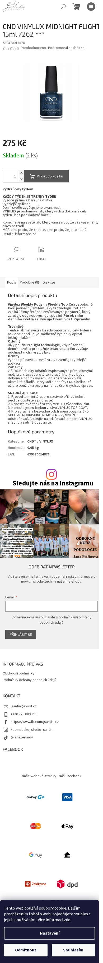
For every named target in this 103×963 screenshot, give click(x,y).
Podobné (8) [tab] (29, 282)
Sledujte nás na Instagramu (52, 483)
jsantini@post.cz (24, 706)
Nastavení (49, 933)
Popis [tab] (11, 282)
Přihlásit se (21, 634)
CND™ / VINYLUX (40, 441)
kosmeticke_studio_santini (32, 729)
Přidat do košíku (50, 176)
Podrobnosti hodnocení (66, 48)
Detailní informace (17, 234)
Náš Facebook (70, 776)
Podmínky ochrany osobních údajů (29, 680)
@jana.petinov (22, 737)
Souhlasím (73, 950)
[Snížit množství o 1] (21, 179)
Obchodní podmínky (18, 673)
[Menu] (91, 6)
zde (67, 920)
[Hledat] (63, 6)
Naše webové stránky (39, 776)
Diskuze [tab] (49, 282)
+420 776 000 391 (24, 714)
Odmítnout (25, 950)
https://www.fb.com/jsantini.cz (35, 721)
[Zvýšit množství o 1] (21, 173)
